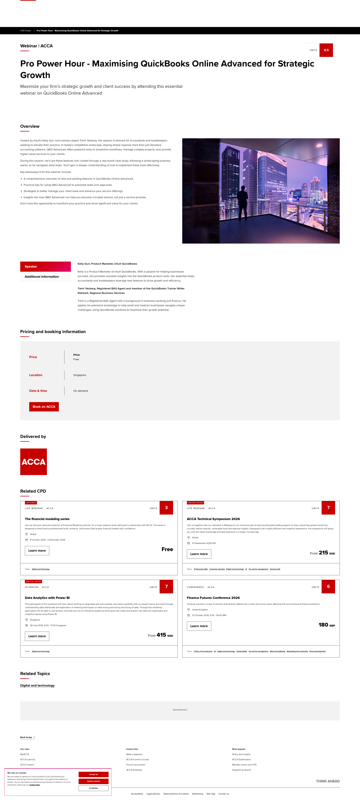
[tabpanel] (136, 289)
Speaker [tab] (31, 267)
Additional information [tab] (42, 277)
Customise (93, 788)
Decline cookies (93, 781)
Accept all (94, 774)
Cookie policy (34, 785)
